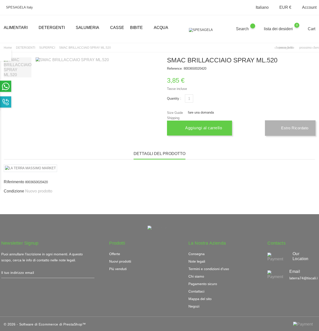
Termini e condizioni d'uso (208, 269)
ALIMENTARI (18, 28)
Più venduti (118, 269)
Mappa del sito (200, 299)
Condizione (14, 191)
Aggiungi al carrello (203, 128)
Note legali (196, 261)
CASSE (117, 27)
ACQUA (161, 27)
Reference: (175, 68)
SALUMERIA (89, 28)
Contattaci (196, 291)
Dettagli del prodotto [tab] (159, 154)
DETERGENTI (54, 28)
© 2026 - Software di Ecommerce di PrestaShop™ (45, 324)
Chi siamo (196, 276)
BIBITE (138, 28)
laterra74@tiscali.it (304, 278)
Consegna (196, 254)
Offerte (114, 254)
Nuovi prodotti (120, 261)
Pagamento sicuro (202, 284)
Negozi (193, 306)
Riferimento (14, 182)
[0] (301, 28)
